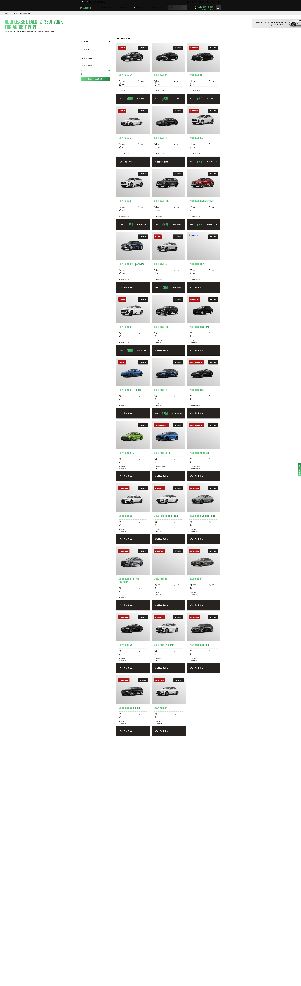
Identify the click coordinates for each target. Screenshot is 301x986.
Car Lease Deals (14, 13)
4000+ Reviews (101, 2)
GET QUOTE (143, 48)
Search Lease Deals (177, 8)
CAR (85, 7)
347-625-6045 (206, 7)
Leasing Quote (299, 470)
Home (6, 13)
